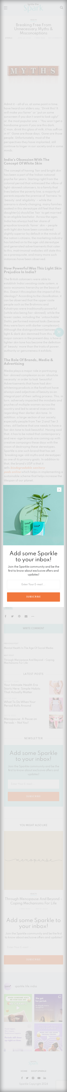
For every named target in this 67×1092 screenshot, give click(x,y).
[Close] (59, 489)
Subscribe (33, 597)
